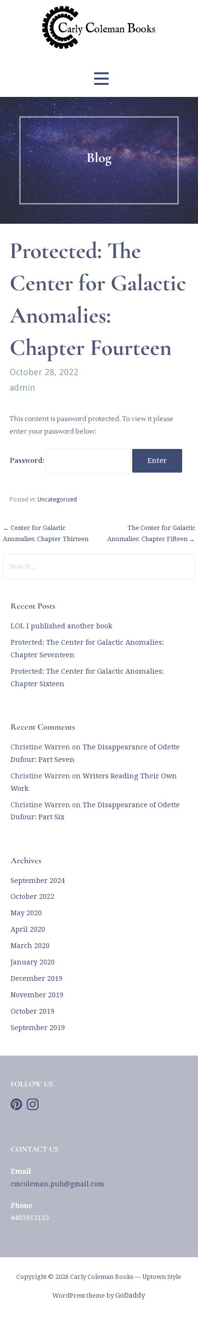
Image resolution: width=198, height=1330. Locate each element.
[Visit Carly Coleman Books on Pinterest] (16, 1107)
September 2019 (38, 1027)
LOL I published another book (61, 626)
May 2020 (26, 913)
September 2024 (38, 880)
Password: (28, 460)
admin (22, 387)
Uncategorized (57, 499)
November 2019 (37, 995)
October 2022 (32, 896)
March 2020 (30, 946)
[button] (101, 79)
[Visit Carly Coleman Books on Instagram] (32, 1107)
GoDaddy (130, 1295)
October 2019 (32, 1011)
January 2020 (33, 962)
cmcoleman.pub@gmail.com (57, 1184)
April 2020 (28, 929)
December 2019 (36, 978)
